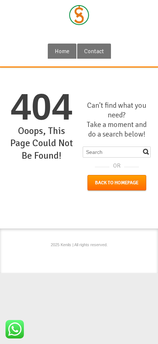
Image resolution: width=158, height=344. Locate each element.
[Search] (145, 151)
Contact (94, 51)
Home (62, 51)
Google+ (68, 34)
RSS (80, 34)
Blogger (92, 34)
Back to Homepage (117, 183)
